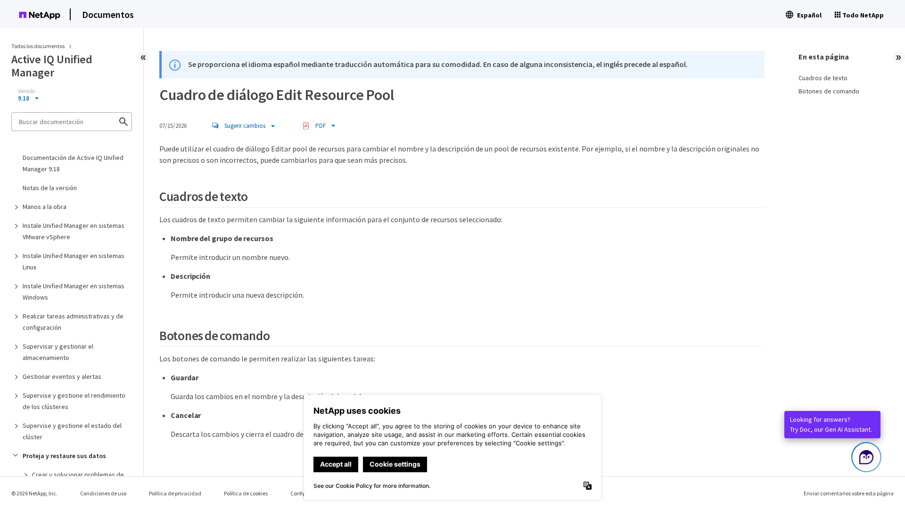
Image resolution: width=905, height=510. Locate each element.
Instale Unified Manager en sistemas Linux (73, 261)
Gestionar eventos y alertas (62, 376)
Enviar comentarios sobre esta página (849, 493)
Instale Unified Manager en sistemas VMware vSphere (73, 231)
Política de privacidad (175, 493)
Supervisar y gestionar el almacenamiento (58, 352)
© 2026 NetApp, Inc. (34, 493)
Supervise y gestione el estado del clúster (72, 431)
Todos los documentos (38, 46)
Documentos (108, 14)
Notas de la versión (50, 188)
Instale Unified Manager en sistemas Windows (73, 291)
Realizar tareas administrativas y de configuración (73, 322)
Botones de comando (828, 91)
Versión (26, 91)
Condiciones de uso (103, 493)
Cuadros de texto (822, 78)
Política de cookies (246, 493)
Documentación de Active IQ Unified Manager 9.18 (73, 163)
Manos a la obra (44, 206)
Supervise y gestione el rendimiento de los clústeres (74, 401)
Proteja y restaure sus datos (64, 455)
